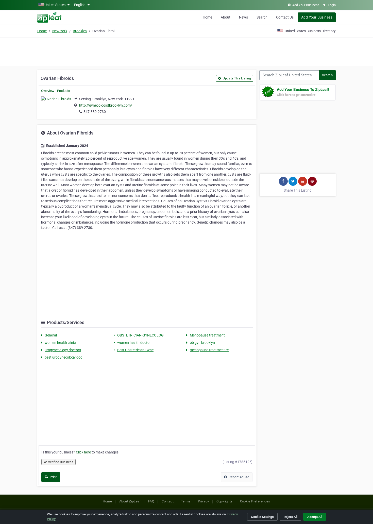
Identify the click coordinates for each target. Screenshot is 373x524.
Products (63, 91)
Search (262, 17)
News (243, 17)
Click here (83, 452)
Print (53, 477)
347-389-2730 (94, 112)
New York (59, 31)
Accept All (314, 517)
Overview (47, 91)
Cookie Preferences (255, 501)
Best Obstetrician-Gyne (135, 350)
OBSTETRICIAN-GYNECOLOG (140, 335)
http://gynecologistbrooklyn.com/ (105, 105)
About (225, 17)
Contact (168, 501)
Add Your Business (316, 17)
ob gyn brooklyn (202, 343)
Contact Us (285, 17)
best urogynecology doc (63, 357)
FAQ (151, 501)
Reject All (290, 517)
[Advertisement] (186, 51)
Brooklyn (80, 31)
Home (207, 17)
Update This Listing (236, 78)
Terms (186, 501)
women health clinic (60, 343)
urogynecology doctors (63, 350)
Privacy (203, 501)
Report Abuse (238, 477)
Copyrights (224, 501)
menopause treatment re (209, 350)
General (51, 335)
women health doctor (134, 343)
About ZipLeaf (130, 501)
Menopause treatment (207, 335)
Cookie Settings (262, 517)
